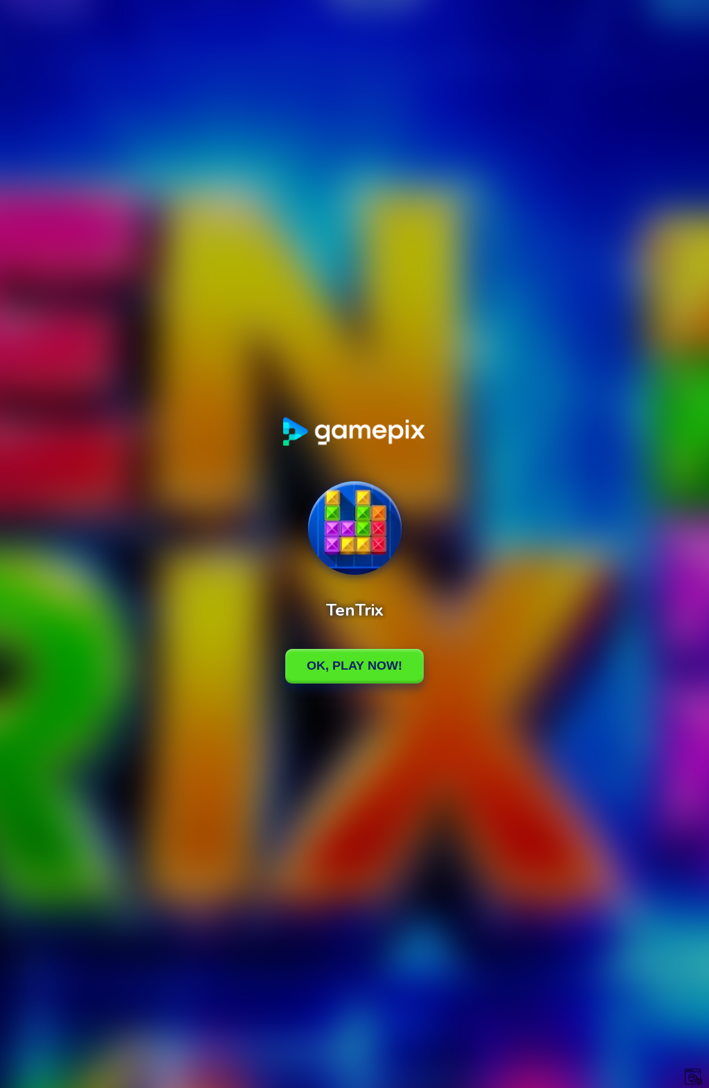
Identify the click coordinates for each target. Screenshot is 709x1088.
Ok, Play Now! (354, 665)
